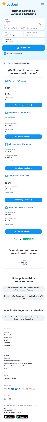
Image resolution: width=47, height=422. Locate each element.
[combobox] (23, 21)
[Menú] (42, 4)
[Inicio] (4, 63)
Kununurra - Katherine (18, 176)
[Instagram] (5, 398)
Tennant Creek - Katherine (20, 207)
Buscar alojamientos (14, 53)
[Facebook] (10, 398)
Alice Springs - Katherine (19, 144)
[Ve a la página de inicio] (10, 4)
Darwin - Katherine (17, 81)
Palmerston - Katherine (19, 112)
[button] (40, 24)
